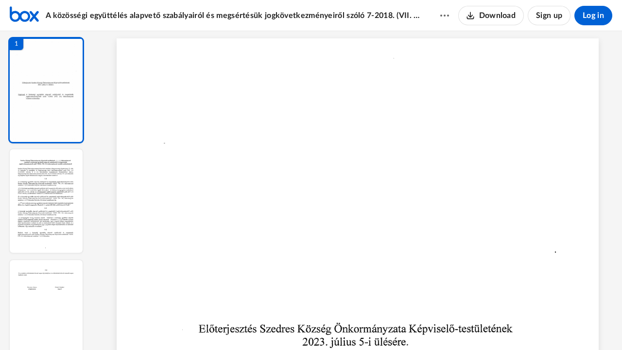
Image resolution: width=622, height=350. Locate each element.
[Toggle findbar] (286, 326)
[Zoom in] (391, 326)
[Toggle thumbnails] (268, 326)
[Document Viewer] (357, 190)
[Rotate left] (411, 326)
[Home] (24, 15)
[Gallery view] (429, 326)
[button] (46, 90)
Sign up (549, 15)
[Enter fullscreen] (447, 326)
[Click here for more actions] (444, 15)
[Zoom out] (358, 326)
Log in (593, 15)
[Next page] (338, 326)
